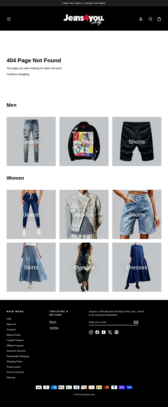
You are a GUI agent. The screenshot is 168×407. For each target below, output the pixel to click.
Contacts (11, 329)
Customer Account (16, 350)
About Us (11, 324)
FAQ (9, 319)
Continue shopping (18, 74)
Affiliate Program (15, 345)
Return (52, 321)
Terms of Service (15, 372)
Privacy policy (14, 367)
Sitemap (11, 377)
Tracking (53, 327)
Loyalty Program (15, 340)
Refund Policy (14, 335)
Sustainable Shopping (18, 356)
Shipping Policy (14, 361)
